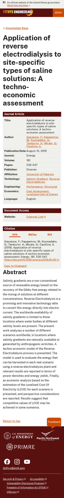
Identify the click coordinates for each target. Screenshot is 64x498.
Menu (58, 12)
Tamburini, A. (34, 143)
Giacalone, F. (34, 137)
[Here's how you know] (32, 4)
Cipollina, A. (33, 146)
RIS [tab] (49, 234)
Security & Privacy (13, 479)
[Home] (18, 12)
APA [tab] (15, 234)
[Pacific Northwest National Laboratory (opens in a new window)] (46, 436)
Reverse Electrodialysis (43, 180)
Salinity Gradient (37, 178)
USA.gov (12, 492)
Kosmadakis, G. (40, 140)
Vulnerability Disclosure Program (25, 483)
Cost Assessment (37, 191)
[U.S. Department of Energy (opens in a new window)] (18, 436)
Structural (50, 186)
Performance (34, 186)
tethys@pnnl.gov (14, 468)
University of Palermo (40, 174)
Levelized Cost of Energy (42, 194)
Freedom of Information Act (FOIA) (26, 487)
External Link (34, 216)
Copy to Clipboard (15, 265)
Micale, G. (50, 143)
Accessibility (37, 479)
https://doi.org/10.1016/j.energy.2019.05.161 (30, 259)
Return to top (11, 421)
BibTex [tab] (32, 234)
